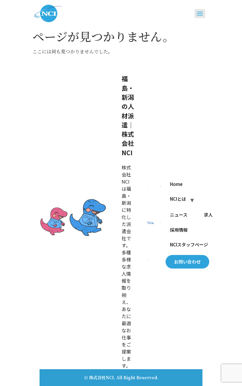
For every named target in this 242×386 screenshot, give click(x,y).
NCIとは (178, 199)
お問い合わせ (187, 262)
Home (176, 184)
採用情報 (179, 230)
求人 (208, 215)
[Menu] (199, 13)
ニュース (178, 215)
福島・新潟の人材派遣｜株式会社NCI (128, 115)
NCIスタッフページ (189, 244)
